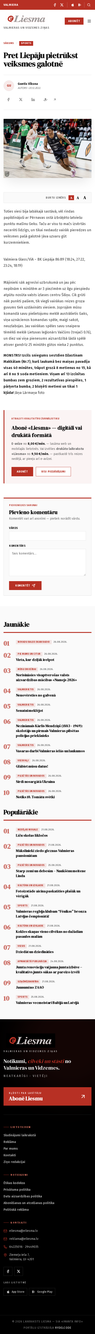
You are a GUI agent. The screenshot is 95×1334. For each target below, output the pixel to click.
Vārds (13, 528)
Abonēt (74, 21)
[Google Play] (79, 5)
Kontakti (10, 1155)
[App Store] (72, 5)
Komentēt (22, 585)
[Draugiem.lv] (45, 99)
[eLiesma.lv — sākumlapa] (26, 18)
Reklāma (10, 1142)
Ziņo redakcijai (14, 1162)
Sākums (9, 43)
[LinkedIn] (33, 99)
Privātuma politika (17, 1190)
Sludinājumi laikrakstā (20, 1135)
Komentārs (17, 545)
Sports (26, 43)
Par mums (11, 1149)
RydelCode (63, 1327)
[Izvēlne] (89, 21)
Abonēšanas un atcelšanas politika (29, 1203)
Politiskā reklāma (16, 1210)
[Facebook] (54, 5)
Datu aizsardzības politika (23, 1196)
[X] (62, 5)
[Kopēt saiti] (55, 99)
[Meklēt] (87, 5)
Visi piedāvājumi (53, 471)
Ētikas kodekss (14, 1183)
